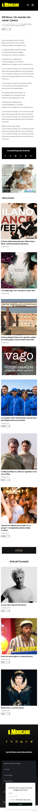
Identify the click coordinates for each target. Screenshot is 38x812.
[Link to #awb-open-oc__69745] (28, 5)
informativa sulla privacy (23, 799)
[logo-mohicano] (10, 3)
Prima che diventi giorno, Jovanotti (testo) (17, 656)
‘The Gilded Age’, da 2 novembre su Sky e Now (18, 291)
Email (10, 793)
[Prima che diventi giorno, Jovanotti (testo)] (19, 619)
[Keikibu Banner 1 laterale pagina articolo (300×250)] (19, 165)
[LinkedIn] (15, 156)
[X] (10, 156)
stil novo (7, 25)
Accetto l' (20, 799)
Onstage (4, 426)
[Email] (30, 156)
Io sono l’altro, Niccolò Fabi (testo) (13, 605)
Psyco (3, 480)
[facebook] (7, 742)
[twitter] (12, 742)
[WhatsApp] (20, 156)
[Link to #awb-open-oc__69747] (33, 5)
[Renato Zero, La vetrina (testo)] (19, 671)
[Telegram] (25, 156)
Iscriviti (20, 804)
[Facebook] (5, 156)
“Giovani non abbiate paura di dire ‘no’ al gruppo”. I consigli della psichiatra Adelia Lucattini (15, 527)
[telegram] (31, 742)
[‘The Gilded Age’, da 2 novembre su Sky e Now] (19, 253)
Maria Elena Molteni (26, 24)
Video (3, 29)
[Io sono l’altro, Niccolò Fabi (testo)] (19, 568)
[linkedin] (21, 742)
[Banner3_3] (19, 347)
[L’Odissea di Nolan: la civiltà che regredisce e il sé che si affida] (19, 434)
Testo (11, 25)
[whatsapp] (26, 742)
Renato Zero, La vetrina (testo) (12, 708)
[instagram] (16, 742)
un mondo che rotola (19, 25)
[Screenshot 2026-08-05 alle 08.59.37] (19, 548)
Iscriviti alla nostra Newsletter (19, 752)
